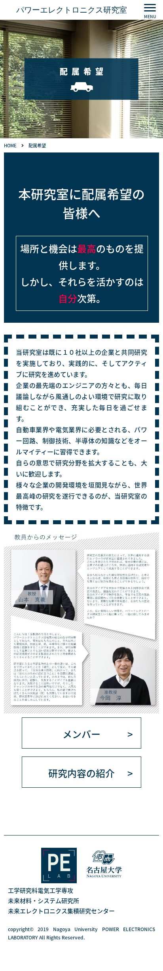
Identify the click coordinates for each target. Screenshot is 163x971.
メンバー (81, 734)
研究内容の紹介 (81, 773)
